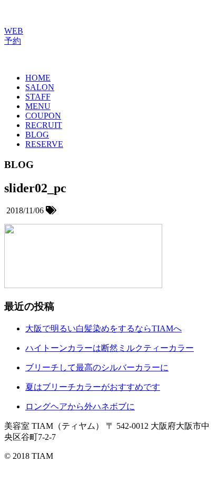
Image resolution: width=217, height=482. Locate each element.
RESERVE (44, 144)
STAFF (38, 96)
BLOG (37, 134)
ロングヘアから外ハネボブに (80, 406)
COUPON (43, 115)
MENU (38, 106)
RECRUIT (43, 125)
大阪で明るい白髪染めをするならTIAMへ (103, 328)
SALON (39, 87)
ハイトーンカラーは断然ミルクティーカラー (109, 347)
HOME (38, 77)
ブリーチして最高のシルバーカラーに (97, 367)
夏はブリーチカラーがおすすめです (92, 386)
